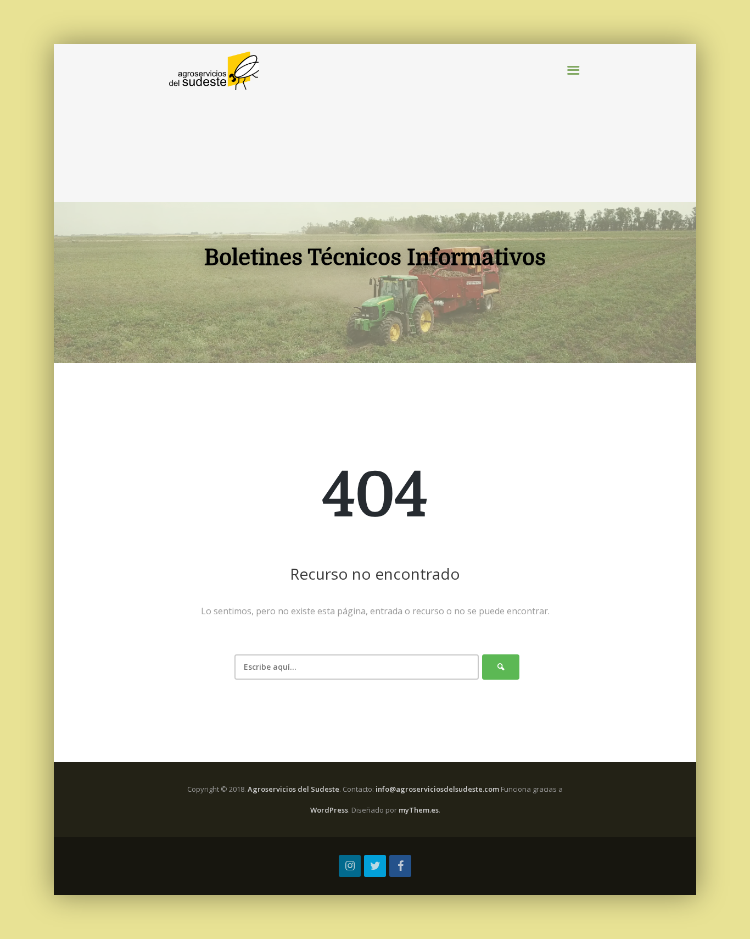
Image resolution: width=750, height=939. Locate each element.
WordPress (329, 810)
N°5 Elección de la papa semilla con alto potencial (448, 175)
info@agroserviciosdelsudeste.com (437, 789)
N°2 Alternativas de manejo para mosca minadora (449, 112)
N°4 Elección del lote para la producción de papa (451, 154)
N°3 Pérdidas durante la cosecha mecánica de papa (449, 133)
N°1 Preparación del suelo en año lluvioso (462, 91)
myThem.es (419, 810)
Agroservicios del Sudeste (293, 789)
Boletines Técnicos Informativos (482, 70)
